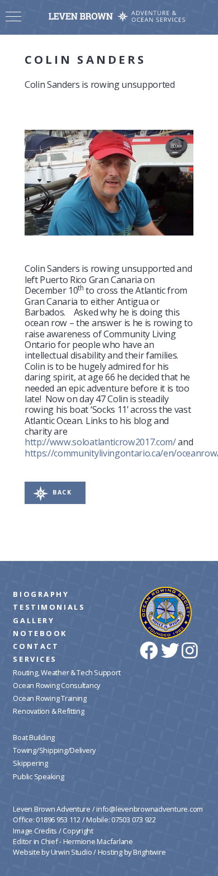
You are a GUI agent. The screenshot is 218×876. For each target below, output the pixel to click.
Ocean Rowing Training (50, 698)
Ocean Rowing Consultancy (56, 685)
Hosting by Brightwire (132, 852)
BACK (62, 492)
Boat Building (34, 737)
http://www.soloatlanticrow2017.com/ (100, 442)
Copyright (78, 831)
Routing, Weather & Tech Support (66, 672)
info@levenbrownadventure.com (149, 809)
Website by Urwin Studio (52, 852)
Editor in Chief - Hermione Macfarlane (72, 841)
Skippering (30, 763)
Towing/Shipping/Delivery (54, 750)
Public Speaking (38, 776)
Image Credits (35, 831)
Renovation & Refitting (48, 711)
